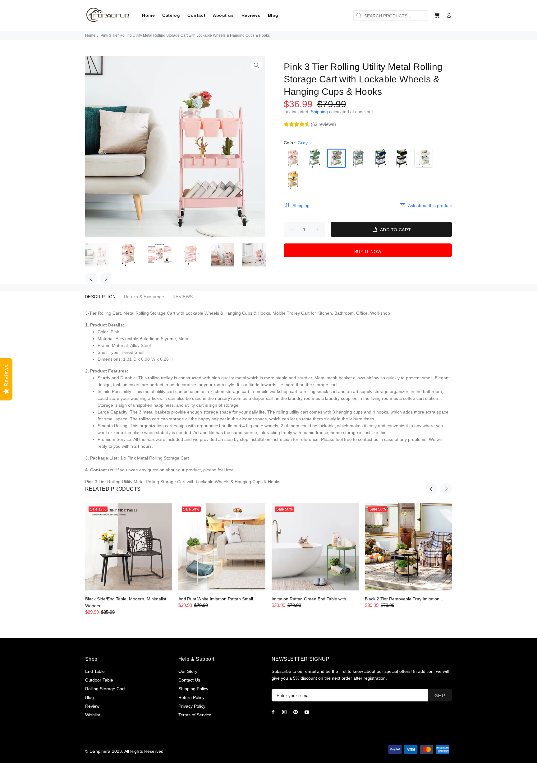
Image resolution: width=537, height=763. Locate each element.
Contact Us (189, 679)
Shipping (319, 111)
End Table (95, 671)
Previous (91, 278)
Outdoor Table (99, 679)
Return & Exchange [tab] (144, 296)
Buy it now (367, 251)
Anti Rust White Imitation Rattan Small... (217, 598)
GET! (439, 695)
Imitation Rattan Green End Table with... (311, 598)
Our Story (187, 671)
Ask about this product (430, 205)
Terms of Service (194, 714)
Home (90, 35)
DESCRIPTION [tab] (100, 296)
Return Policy (191, 697)
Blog (89, 697)
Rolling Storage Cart (105, 688)
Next (106, 278)
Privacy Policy (191, 706)
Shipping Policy (193, 688)
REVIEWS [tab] (182, 296)
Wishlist (92, 714)
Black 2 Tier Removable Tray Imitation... (404, 598)
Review (92, 706)
